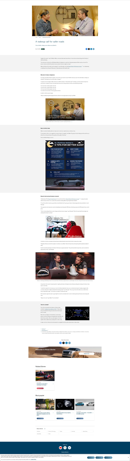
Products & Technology (51, 431)
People (61, 431)
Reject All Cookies (99, 457)
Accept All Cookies (108, 457)
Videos (49, 433)
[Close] (128, 457)
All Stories (38, 431)
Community (73, 431)
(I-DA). (51, 309)
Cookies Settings (91, 457)
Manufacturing (85, 431)
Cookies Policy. (33, 459)
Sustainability (39, 433)
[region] (65, 457)
